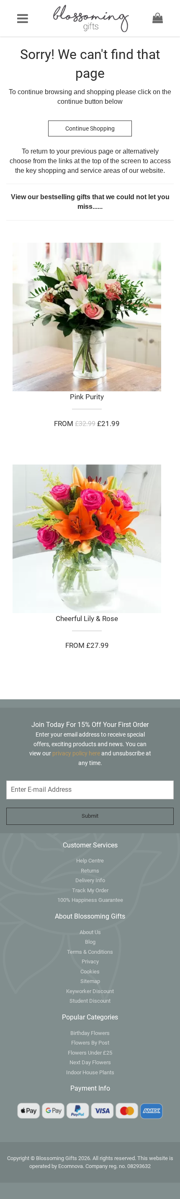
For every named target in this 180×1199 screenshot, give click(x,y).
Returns (90, 871)
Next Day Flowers (90, 1062)
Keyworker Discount (90, 991)
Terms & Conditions (90, 952)
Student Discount (90, 1001)
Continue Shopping (90, 128)
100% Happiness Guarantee (90, 900)
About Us (90, 932)
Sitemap (90, 981)
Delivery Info (90, 880)
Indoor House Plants (90, 1072)
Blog (90, 942)
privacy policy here (76, 753)
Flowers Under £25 (90, 1053)
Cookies (90, 971)
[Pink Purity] (87, 317)
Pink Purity (87, 397)
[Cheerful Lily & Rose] (87, 539)
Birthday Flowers (90, 1033)
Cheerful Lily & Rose (87, 618)
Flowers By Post (90, 1043)
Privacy (90, 961)
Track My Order (90, 890)
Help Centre (90, 861)
